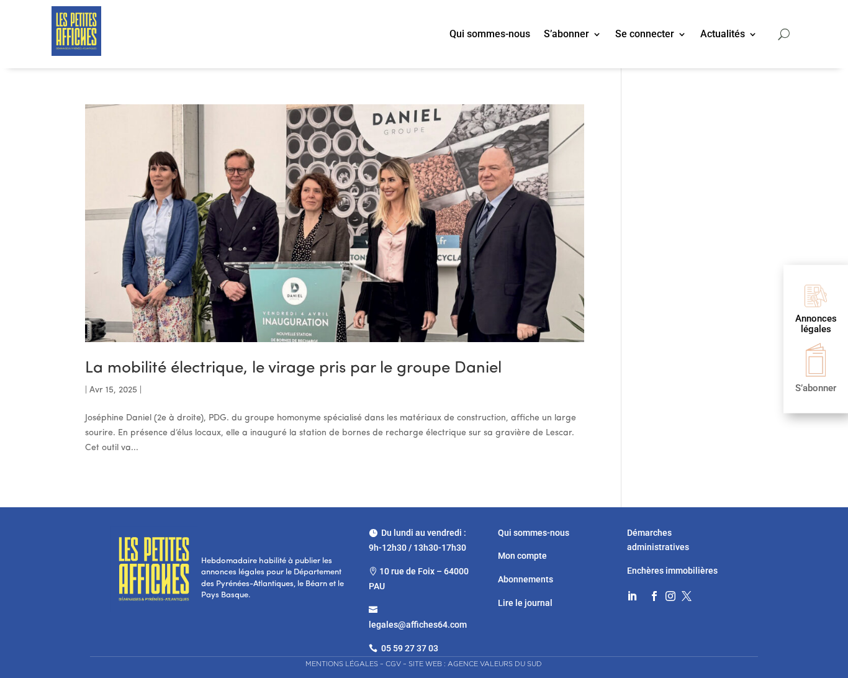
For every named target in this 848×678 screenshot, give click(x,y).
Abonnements (525, 579)
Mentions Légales (341, 663)
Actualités (722, 35)
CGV (393, 663)
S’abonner (566, 35)
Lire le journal (525, 603)
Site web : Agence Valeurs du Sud (475, 663)
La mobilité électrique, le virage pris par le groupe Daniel (293, 368)
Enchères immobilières (672, 571)
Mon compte (522, 556)
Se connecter (644, 35)
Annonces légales (816, 324)
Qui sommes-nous (489, 35)
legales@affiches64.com (418, 625)
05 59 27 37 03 (409, 648)
